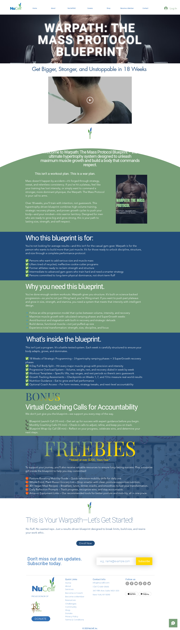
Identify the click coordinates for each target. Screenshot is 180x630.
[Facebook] (131, 583)
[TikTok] (140, 583)
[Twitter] (149, 583)
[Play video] (90, 100)
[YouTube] (136, 583)
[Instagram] (127, 583)
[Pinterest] (145, 583)
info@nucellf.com (101, 582)
